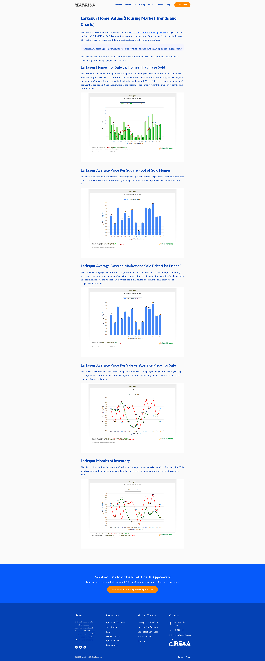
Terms (188, 657)
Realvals (83, 657)
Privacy (181, 657)
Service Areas (130, 5)
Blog (168, 5)
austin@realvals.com (182, 635)
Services (118, 5)
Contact (160, 5)
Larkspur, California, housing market (148, 32)
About (150, 5)
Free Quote (182, 5)
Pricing (142, 5)
